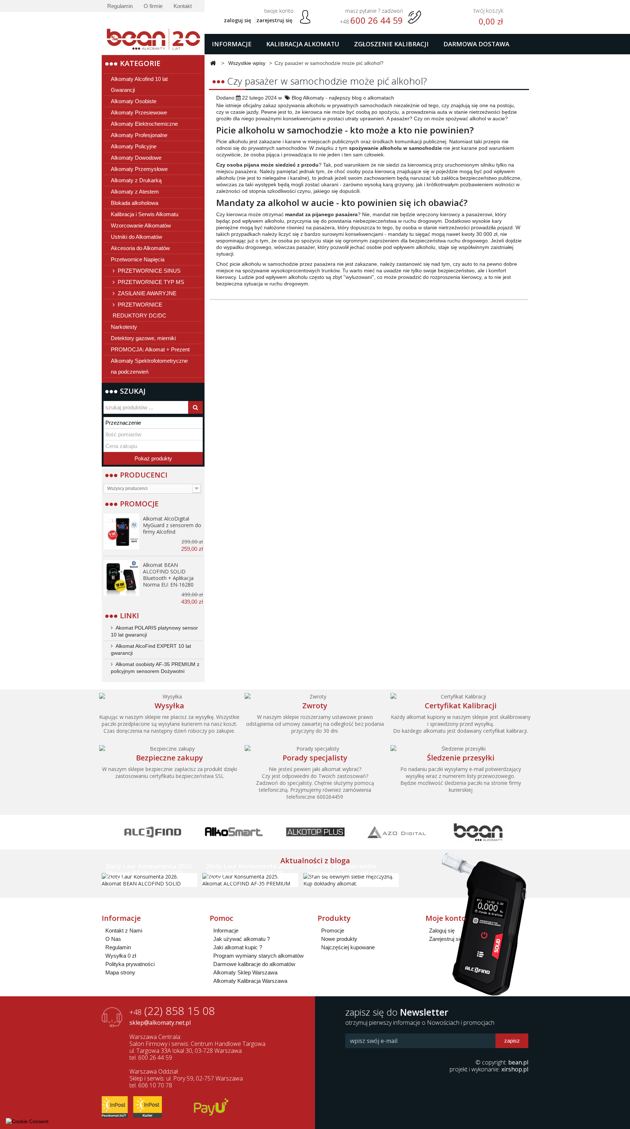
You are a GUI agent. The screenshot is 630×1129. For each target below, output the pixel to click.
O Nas (113, 939)
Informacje (232, 44)
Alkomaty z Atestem (135, 191)
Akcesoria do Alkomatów (140, 248)
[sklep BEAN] (153, 33)
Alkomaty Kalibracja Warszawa (250, 981)
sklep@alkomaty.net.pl (160, 1023)
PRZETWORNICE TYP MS (150, 282)
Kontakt (183, 6)
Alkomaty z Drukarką (136, 180)
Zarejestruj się (446, 939)
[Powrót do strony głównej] (213, 63)
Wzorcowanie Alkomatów (141, 225)
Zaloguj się (442, 930)
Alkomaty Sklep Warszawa (245, 972)
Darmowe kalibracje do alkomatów (254, 964)
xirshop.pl (514, 1069)
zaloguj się (237, 20)
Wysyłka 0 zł (120, 956)
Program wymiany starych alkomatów (258, 956)
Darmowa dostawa (476, 44)
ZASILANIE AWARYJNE (146, 293)
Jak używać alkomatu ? (241, 939)
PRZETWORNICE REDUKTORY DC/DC (139, 310)
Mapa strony (120, 972)
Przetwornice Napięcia (137, 259)
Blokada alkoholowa (134, 203)
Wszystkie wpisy (246, 63)
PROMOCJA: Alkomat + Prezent (150, 349)
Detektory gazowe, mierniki (143, 338)
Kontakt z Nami (123, 930)
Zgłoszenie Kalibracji (391, 44)
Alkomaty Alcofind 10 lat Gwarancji (139, 84)
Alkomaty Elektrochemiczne (144, 124)
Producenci (143, 475)
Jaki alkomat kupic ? (237, 947)
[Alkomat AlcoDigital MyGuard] (121, 531)
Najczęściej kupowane (348, 947)
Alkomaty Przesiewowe (139, 112)
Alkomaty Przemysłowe (139, 169)
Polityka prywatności (130, 964)
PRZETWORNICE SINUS (148, 271)
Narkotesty (124, 327)
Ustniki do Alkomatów (136, 237)
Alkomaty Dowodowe (136, 158)
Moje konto (445, 918)
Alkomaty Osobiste (133, 101)
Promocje (139, 504)
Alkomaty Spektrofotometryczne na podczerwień (149, 366)
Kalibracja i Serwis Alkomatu (144, 214)
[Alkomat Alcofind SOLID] (121, 578)
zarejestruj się (274, 20)
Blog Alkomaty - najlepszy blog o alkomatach (343, 98)
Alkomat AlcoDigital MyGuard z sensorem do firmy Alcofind (172, 525)
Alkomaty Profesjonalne (139, 135)
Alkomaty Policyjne (133, 146)
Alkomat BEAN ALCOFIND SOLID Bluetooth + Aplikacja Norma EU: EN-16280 (168, 574)
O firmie (153, 6)
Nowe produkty (339, 939)
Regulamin (120, 6)
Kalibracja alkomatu (302, 44)
